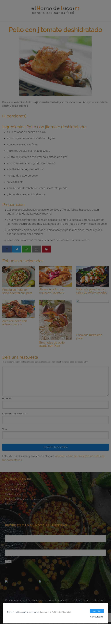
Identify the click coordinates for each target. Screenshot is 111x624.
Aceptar (96, 611)
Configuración (96, 617)
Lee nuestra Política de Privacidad (55, 612)
